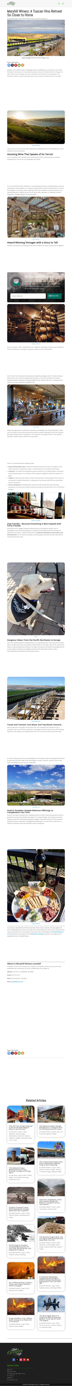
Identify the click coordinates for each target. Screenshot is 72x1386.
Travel (15, 1140)
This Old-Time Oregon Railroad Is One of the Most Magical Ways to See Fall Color (20, 1127)
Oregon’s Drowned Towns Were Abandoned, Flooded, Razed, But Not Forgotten (19, 1209)
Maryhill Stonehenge (37, 934)
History (17, 1215)
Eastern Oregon (20, 1134)
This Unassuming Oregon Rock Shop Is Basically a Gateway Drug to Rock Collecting (51, 1163)
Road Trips (53, 1247)
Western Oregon (46, 1171)
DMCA (10, 1378)
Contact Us (12, 1380)
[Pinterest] (15, 65)
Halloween (12, 1138)
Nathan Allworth (36, 344)
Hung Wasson (36, 807)
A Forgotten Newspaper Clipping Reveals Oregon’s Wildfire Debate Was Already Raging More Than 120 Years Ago (50, 1280)
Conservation (43, 1209)
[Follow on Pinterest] (24, 1359)
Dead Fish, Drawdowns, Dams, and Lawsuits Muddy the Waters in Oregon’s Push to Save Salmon (50, 1202)
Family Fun (21, 1136)
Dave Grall (36, 427)
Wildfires (21, 1290)
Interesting (24, 1138)
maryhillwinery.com (17, 981)
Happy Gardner (36, 923)
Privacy (10, 1376)
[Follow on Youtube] (27, 1359)
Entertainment (13, 1136)
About (10, 1369)
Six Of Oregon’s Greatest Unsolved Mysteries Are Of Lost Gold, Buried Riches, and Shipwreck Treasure (20, 1247)
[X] (12, 65)
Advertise (11, 1371)
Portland (54, 1134)
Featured (37, 18)
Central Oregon (50, 1245)
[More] (22, 65)
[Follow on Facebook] (13, 1359)
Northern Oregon (50, 1169)
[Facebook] (8, 65)
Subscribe (54, 296)
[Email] (19, 65)
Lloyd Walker (36, 239)
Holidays (18, 1138)
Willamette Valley (56, 1171)
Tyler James (14, 1132)
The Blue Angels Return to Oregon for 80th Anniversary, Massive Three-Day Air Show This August (50, 1318)
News (16, 1290)
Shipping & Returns (16, 1374)
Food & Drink (44, 18)
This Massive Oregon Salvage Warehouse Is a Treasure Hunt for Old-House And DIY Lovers (50, 1127)
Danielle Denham (13, 18)
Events (41, 1325)
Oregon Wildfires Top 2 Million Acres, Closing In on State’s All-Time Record (20, 1320)
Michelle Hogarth (36, 520)
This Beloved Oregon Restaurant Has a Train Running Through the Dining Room (19, 1170)
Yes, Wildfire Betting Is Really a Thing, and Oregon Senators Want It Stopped (20, 1284)
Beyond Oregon (30, 18)
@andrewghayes (36, 721)
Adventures (12, 1134)
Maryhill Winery (36, 145)
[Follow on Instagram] (20, 1359)
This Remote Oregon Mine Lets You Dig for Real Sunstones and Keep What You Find (51, 1238)
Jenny (36, 636)
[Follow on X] (17, 1359)
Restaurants (12, 1179)
